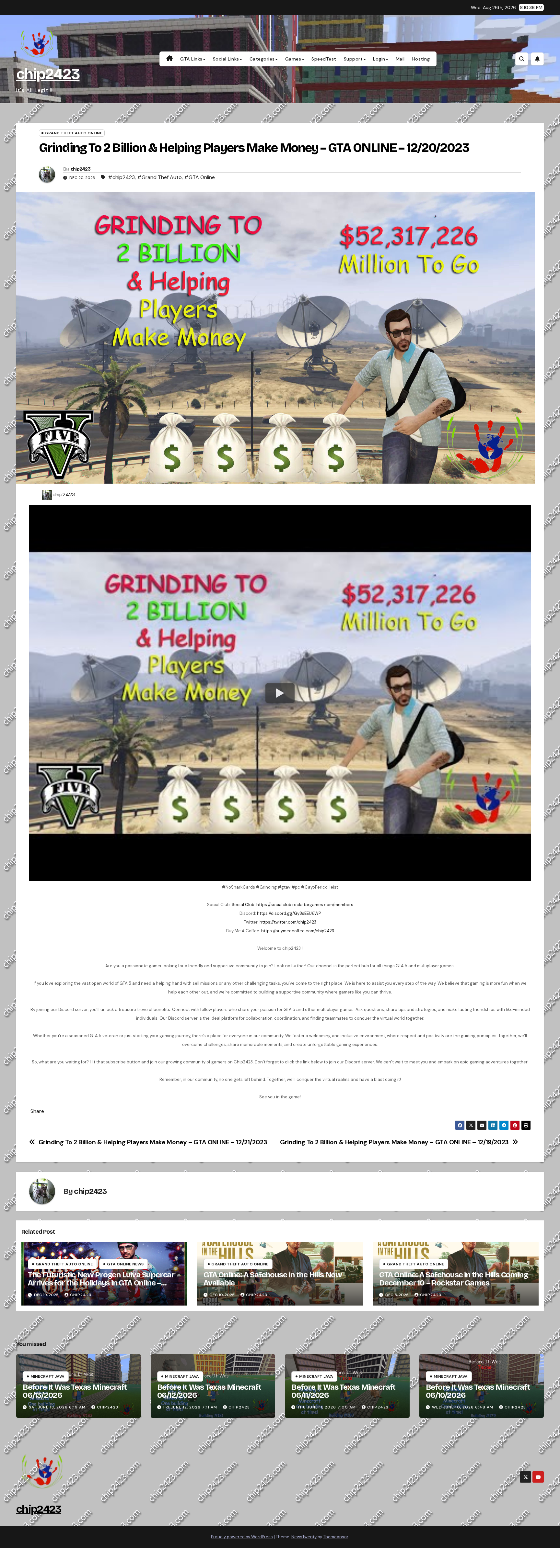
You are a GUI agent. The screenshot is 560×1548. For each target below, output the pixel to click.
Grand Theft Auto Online (73, 133)
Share (37, 1111)
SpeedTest (323, 59)
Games (293, 59)
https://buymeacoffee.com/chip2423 (297, 931)
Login (379, 59)
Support (353, 59)
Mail (400, 59)
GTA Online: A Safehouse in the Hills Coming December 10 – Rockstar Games (453, 1278)
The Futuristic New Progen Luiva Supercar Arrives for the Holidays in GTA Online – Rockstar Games (101, 1283)
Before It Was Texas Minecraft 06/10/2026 (478, 1391)
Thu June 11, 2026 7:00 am (327, 1407)
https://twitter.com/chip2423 (288, 922)
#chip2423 (121, 177)
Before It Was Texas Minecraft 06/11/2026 (343, 1391)
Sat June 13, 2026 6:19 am (57, 1407)
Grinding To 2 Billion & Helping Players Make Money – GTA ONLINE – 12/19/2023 (394, 1142)
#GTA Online (199, 177)
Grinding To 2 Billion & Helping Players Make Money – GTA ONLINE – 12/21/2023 (153, 1142)
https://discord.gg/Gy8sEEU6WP (289, 913)
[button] (521, 58)
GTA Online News (125, 1264)
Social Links (226, 59)
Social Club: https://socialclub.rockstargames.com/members (292, 904)
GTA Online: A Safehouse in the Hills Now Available (273, 1278)
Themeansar (335, 1537)
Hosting (421, 59)
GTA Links (191, 59)
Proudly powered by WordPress (242, 1537)
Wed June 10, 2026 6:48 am (462, 1407)
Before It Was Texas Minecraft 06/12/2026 (209, 1391)
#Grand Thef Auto (159, 177)
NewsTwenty (304, 1537)
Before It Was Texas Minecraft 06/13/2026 (75, 1391)
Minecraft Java (47, 1376)
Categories (262, 59)
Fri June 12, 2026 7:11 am (190, 1407)
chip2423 (47, 74)
